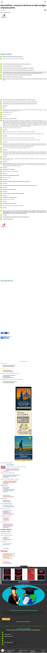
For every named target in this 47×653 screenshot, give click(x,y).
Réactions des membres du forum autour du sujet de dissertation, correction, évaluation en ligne (20, 101)
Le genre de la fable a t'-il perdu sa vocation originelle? (12, 76)
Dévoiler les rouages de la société (9, 365)
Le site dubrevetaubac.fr (8, 642)
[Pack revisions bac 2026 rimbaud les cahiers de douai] (23, 448)
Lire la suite (5, 156)
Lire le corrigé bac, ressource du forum (10, 118)
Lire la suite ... (5, 105)
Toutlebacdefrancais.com (8, 636)
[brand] (2, 2)
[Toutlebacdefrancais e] (23, 576)
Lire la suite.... (5, 195)
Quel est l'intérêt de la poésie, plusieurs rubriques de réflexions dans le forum (17, 63)
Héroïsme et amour (6, 376)
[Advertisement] (23, 27)
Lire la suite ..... (5, 149)
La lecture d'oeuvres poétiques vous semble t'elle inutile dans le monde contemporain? (18, 70)
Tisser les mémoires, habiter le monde (10, 381)
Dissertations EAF (7, 12)
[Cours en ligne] (23, 595)
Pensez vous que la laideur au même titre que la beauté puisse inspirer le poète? (17, 74)
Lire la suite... (5, 135)
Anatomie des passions (7, 370)
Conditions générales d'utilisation (11, 651)
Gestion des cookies (43, 651)
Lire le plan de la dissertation (8, 218)
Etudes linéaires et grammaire (8, 366)
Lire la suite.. (5, 167)
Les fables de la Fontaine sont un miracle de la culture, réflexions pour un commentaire (18, 68)
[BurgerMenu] (44, 2)
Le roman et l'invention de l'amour (9, 375)
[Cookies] (2, 650)
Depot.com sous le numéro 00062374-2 (23, 621)
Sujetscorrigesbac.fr (7, 634)
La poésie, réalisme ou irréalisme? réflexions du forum (12, 65)
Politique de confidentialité (32, 651)
